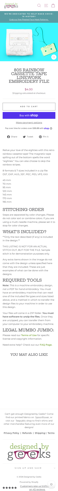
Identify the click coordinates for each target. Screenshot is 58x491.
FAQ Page (46, 344)
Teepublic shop (24, 420)
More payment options (29, 122)
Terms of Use (29, 335)
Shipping (17, 93)
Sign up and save (28, 468)
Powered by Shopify (29, 482)
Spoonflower (42, 417)
